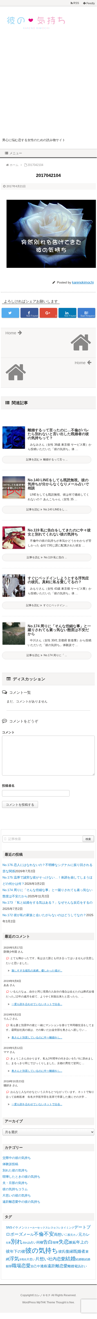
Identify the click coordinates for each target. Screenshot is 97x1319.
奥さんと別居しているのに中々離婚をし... (36, 1037)
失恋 (64, 1242)
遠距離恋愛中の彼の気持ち (21, 1201)
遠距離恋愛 (57, 1266)
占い (33, 1242)
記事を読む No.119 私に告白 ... (47, 557)
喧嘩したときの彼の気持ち (21, 1176)
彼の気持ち (41, 1250)
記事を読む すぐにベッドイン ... (47, 605)
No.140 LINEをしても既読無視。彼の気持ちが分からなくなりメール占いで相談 (58, 484)
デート (80, 1227)
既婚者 (79, 1251)
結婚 (70, 1258)
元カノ (74, 1234)
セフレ (57, 1227)
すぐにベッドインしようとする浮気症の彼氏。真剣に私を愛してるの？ (58, 580)
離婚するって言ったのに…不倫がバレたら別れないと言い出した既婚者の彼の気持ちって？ (58, 434)
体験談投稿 (10, 1164)
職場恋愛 (21, 1265)
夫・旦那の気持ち (15, 1183)
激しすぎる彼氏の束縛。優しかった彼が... (36, 970)
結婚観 (80, 1259)
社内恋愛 (56, 1259)
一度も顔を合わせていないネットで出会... (36, 1004)
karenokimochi (83, 282)
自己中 (35, 1266)
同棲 (39, 1242)
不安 (49, 1234)
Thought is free (65, 1302)
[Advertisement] (48, 87)
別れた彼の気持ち (15, 1170)
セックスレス (45, 1227)
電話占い (80, 1266)
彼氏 (61, 1251)
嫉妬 (72, 1242)
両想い (59, 1234)
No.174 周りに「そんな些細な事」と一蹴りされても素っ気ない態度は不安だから (59, 630)
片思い (31, 1259)
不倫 (39, 1234)
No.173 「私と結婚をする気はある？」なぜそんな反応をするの (47, 902)
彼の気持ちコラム (15, 1189)
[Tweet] (10, 313)
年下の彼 (17, 1251)
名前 (48, 786)
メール (28, 1234)
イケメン (18, 1227)
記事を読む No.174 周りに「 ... (47, 655)
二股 (67, 1234)
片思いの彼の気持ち (16, 1195)
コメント (8, 732)
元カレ (84, 1234)
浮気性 (23, 1259)
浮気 (14, 1258)
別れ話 (26, 1242)
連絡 (43, 1266)
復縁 (69, 1251)
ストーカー (31, 1227)
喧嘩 (56, 1242)
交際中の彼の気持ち (16, 1158)
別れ (17, 1241)
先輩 (8, 1242)
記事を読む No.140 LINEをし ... (46, 509)
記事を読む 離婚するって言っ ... (47, 459)
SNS (9, 1227)
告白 (48, 1242)
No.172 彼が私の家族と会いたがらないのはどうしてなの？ (44, 915)
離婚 (71, 1266)
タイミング (67, 1227)
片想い (41, 1258)
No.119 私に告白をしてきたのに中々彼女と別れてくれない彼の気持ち (59, 532)
